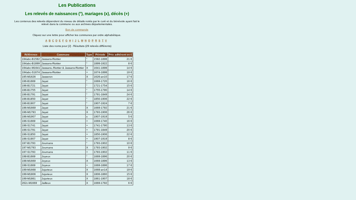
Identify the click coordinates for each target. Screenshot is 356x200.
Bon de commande (76, 29)
